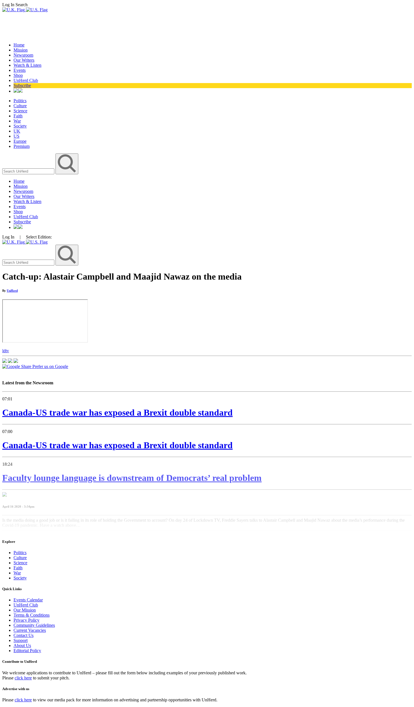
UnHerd (12, 290)
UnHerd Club (26, 80)
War (17, 121)
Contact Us (24, 635)
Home (19, 45)
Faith (18, 115)
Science (20, 110)
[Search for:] (28, 171)
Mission (21, 50)
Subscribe (22, 85)
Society (20, 126)
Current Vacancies (30, 630)
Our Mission (25, 610)
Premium (22, 146)
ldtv (5, 350)
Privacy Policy (26, 620)
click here (23, 677)
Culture (20, 105)
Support (21, 640)
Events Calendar (28, 599)
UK (17, 131)
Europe (20, 141)
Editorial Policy (27, 650)
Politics (20, 100)
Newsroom (23, 55)
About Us (22, 645)
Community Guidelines (34, 625)
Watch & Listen (27, 65)
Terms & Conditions (32, 615)
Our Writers (24, 60)
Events (20, 70)
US (16, 136)
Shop (18, 75)
